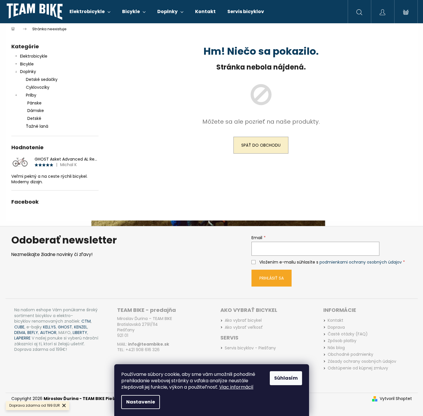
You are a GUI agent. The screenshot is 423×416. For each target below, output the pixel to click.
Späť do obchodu (261, 145)
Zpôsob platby (342, 341)
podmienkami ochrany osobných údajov (361, 262)
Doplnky (28, 71)
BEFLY (32, 332)
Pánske (34, 103)
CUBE (19, 327)
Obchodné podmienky (350, 354)
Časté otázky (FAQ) (348, 334)
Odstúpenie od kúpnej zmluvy (358, 368)
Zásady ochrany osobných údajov (362, 361)
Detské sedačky (42, 79)
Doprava (336, 327)
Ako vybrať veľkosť (244, 327)
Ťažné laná (37, 126)
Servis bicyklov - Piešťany (250, 348)
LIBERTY (80, 332)
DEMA (19, 332)
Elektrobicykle (33, 56)
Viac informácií (236, 387)
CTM (86, 321)
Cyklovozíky (37, 87)
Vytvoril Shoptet (396, 398)
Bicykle (27, 64)
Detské (34, 118)
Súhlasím (286, 378)
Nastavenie (140, 402)
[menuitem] (90, 11)
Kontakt (335, 320)
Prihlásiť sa (271, 278)
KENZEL (80, 327)
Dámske (35, 110)
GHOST (65, 327)
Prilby (31, 95)
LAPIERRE (22, 338)
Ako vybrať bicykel (243, 320)
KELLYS (49, 327)
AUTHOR (48, 332)
